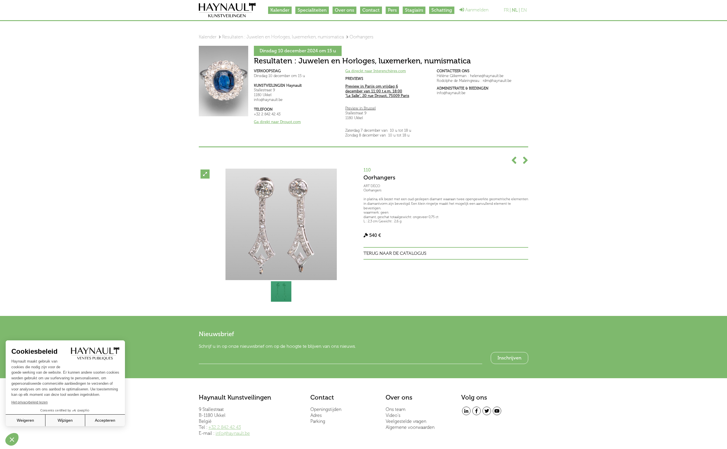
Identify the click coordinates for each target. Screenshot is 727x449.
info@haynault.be (233, 433)
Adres (316, 415)
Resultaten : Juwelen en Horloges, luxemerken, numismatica (283, 37)
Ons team (396, 409)
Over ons (344, 10)
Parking (317, 421)
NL (515, 10)
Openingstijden (325, 409)
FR (506, 10)
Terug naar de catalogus (395, 253)
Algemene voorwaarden (410, 427)
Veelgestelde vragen (406, 421)
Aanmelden (476, 10)
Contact (371, 10)
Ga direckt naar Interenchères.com (375, 71)
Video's (393, 415)
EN (524, 10)
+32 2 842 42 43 (224, 427)
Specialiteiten (312, 10)
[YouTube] (497, 411)
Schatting (441, 10)
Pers (392, 10)
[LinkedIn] (466, 411)
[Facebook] (476, 411)
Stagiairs (414, 10)
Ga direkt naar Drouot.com (277, 122)
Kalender (279, 10)
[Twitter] (486, 411)
